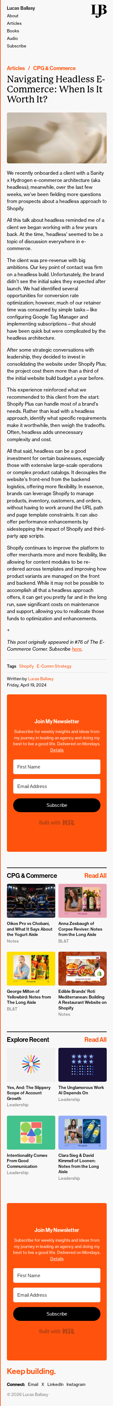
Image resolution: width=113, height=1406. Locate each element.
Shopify (26, 666)
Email (33, 1384)
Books (13, 30)
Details (57, 749)
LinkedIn (55, 1384)
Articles (14, 23)
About (13, 15)
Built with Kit (56, 823)
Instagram (76, 1384)
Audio (12, 38)
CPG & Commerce (54, 68)
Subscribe (16, 45)
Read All (95, 875)
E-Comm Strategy (54, 666)
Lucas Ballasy (21, 8)
